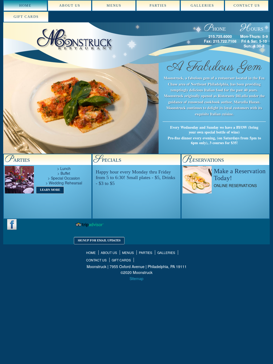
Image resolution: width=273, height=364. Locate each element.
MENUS (114, 5)
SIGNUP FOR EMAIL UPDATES (99, 240)
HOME (25, 5)
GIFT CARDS (26, 17)
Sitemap (136, 278)
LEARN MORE (50, 190)
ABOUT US (69, 5)
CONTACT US (247, 5)
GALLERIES (202, 5)
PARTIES (158, 5)
